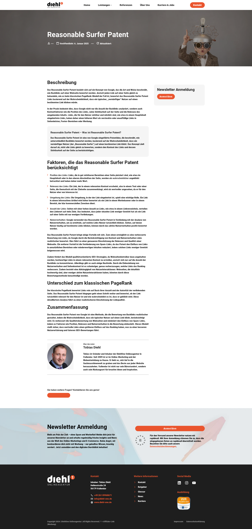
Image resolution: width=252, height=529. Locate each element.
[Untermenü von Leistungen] (111, 5)
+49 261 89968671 (103, 495)
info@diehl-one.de (103, 499)
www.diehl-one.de (103, 502)
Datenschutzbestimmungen (163, 446)
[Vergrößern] (70, 346)
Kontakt (197, 5)
